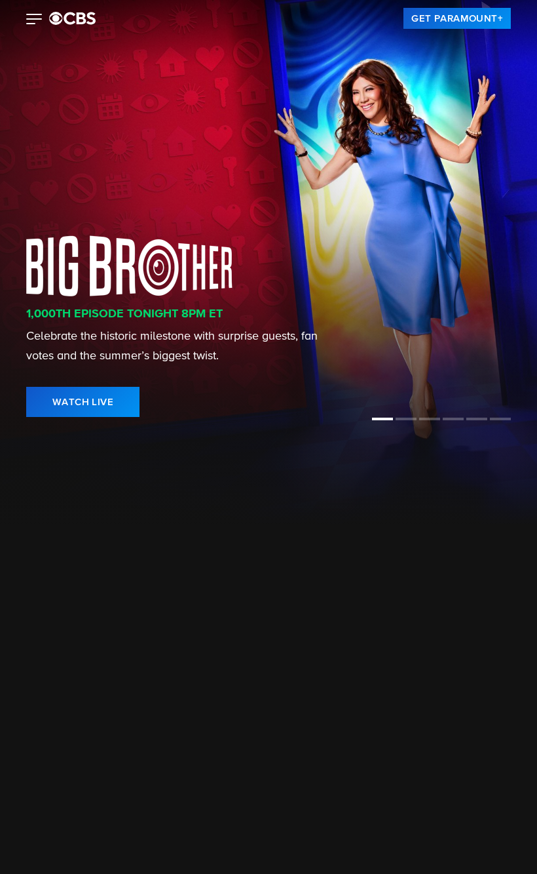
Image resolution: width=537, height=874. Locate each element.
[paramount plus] (72, 18)
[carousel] (27, 618)
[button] (34, 20)
